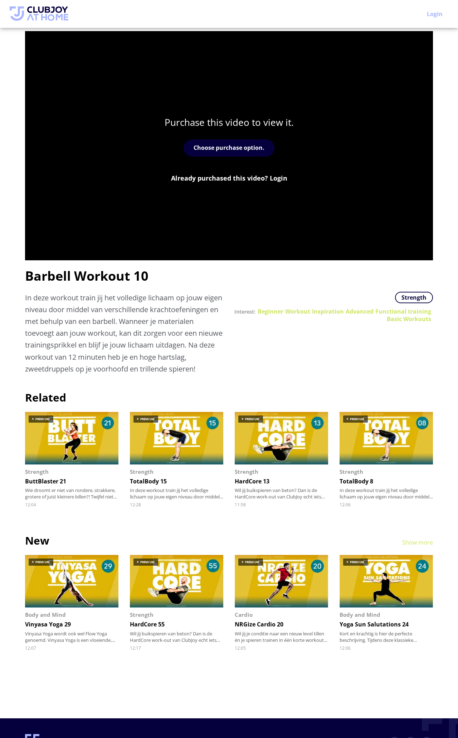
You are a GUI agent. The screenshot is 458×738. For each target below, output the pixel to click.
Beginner (270, 311)
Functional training (403, 311)
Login (435, 14)
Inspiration (328, 311)
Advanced (360, 311)
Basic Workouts (409, 319)
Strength (414, 297)
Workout (297, 311)
